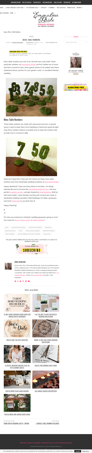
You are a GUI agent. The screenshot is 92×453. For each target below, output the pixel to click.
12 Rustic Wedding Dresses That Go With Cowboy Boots (17, 366)
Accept (78, 451)
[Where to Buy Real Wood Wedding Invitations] (45, 328)
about (30, 442)
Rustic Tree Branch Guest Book (46, 365)
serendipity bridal (49, 230)
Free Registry (67, 2)
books (51, 442)
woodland (46, 234)
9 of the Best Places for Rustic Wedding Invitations (46, 315)
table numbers (38, 220)
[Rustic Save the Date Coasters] (17, 328)
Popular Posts (37, 2)
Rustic (31, 36)
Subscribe (16, 201)
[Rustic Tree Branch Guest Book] (45, 354)
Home (1, 7)
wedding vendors (16, 192)
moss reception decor (18, 227)
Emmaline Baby (38, 275)
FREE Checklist (61, 7)
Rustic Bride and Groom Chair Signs (17, 414)
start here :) (23, 442)
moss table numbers (35, 227)
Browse (79, 7)
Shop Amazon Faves (47, 2)
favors (17, 220)
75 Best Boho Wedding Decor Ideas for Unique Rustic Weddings (17, 315)
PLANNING (51, 7)
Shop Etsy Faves (58, 2)
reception (48, 227)
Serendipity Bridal (28, 64)
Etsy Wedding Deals (32, 7)
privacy (70, 442)
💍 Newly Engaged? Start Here (14, 7)
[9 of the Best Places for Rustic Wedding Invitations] (45, 303)
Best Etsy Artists (26, 2)
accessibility (37, 442)
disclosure (63, 442)
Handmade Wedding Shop (39, 189)
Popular (43, 7)
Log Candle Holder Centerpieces (46, 391)
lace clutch (26, 220)
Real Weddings (45, 192)
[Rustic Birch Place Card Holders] (17, 379)
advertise (45, 442)
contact (56, 442)
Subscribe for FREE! (15, 2)
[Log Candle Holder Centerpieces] (45, 379)
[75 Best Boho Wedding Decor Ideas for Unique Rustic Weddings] (17, 303)
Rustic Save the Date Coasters (17, 340)
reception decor (10, 230)
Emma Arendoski (17, 42)
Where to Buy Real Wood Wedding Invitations (46, 341)
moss (6, 227)
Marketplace (71, 7)
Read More (85, 451)
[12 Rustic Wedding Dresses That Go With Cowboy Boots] (17, 354)
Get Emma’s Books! (76, 2)
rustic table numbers (33, 230)
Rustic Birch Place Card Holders (17, 391)
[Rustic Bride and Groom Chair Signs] (17, 403)
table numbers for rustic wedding (29, 234)
